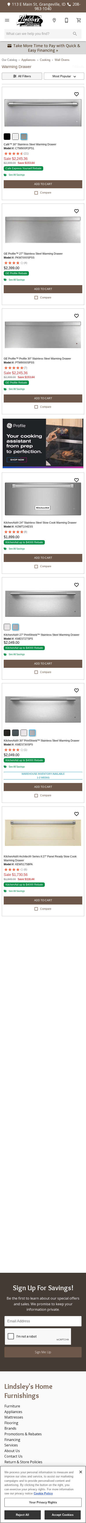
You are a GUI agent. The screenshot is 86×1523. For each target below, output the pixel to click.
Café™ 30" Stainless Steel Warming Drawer (30, 144)
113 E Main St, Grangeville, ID (38, 4)
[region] (43, 1494)
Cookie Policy (43, 1493)
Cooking (45, 60)
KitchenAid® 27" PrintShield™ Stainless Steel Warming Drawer (41, 634)
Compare (45, 192)
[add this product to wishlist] (76, 94)
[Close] (81, 1472)
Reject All (22, 1514)
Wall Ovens (62, 60)
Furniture (12, 1406)
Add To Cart (43, 184)
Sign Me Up (43, 1352)
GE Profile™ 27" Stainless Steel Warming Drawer (33, 253)
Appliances (28, 60)
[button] (7, 20)
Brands (10, 1428)
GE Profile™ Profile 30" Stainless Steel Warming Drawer (37, 358)
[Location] (54, 20)
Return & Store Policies (23, 1462)
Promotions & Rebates (23, 1434)
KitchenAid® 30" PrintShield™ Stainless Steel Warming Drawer (41, 740)
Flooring (11, 1422)
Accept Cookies (62, 1514)
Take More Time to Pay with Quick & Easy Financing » (46, 48)
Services (11, 1445)
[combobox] (64, 76)
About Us (12, 1450)
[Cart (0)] (79, 20)
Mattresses (13, 1417)
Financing (12, 1439)
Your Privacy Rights (43, 1502)
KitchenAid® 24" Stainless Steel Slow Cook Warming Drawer (40, 522)
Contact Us (13, 1456)
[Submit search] (75, 34)
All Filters (24, 76)
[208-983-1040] (66, 20)
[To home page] (29, 20)
